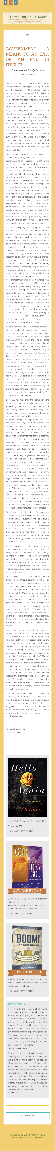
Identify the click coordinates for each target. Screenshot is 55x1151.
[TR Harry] (27, 24)
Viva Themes (35, 1138)
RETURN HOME (27, 1115)
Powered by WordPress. (23, 1135)
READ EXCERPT (27, 831)
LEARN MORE (13, 831)
